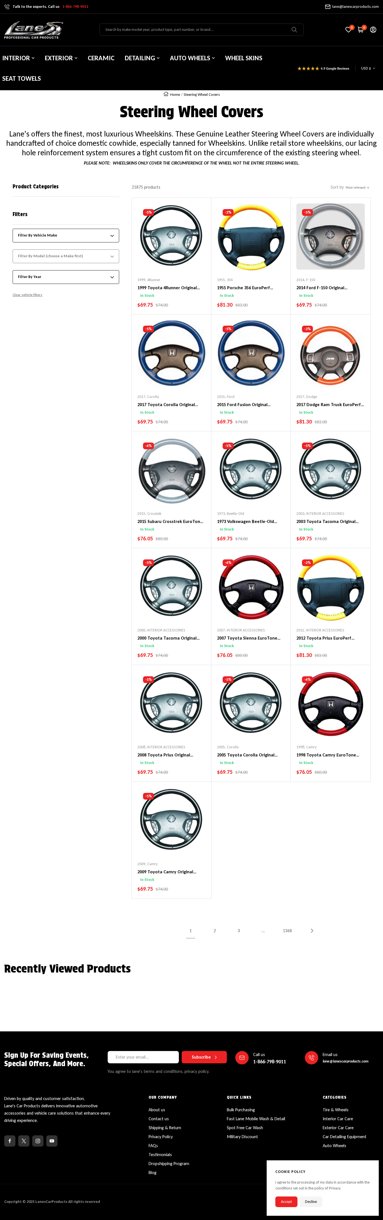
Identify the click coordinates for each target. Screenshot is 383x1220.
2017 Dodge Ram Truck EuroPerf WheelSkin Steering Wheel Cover (329, 405)
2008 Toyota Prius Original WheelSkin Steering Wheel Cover (170, 755)
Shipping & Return (165, 1127)
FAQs (153, 1145)
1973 (221, 513)
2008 (141, 747)
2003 (300, 513)
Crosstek (154, 513)
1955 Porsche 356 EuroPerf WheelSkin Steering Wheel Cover (250, 288)
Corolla (153, 396)
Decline (311, 1201)
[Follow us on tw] (23, 1141)
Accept (286, 1201)
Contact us (159, 1118)
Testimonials (160, 1154)
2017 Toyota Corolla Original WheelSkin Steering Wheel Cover (170, 405)
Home (175, 94)
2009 (141, 864)
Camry (311, 747)
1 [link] (191, 930)
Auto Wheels (334, 1145)
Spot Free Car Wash (245, 1127)
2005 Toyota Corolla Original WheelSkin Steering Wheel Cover (250, 755)
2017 (141, 396)
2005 (221, 747)
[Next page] (311, 931)
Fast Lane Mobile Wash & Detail (256, 1118)
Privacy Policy (161, 1136)
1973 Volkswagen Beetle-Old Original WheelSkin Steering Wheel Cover (245, 522)
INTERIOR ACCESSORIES (325, 513)
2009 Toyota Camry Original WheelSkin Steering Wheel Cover (170, 872)
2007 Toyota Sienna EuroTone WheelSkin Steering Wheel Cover (250, 638)
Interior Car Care (338, 1118)
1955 (221, 279)
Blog (152, 1172)
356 (230, 279)
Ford (230, 396)
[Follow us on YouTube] (51, 1141)
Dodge (311, 396)
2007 (221, 630)
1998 (300, 747)
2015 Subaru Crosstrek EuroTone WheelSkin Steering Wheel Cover (170, 522)
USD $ (366, 68)
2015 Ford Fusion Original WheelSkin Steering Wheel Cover (250, 405)
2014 (300, 279)
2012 (300, 630)
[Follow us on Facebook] (9, 1141)
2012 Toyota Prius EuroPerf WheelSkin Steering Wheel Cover (329, 638)
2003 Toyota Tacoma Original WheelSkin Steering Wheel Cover (329, 522)
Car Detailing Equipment (344, 1136)
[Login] (373, 29)
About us (157, 1109)
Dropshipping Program (169, 1163)
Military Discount (242, 1136)
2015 (221, 396)
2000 (141, 630)
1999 (141, 279)
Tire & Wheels (336, 1109)
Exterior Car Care (338, 1127)
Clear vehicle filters (27, 295)
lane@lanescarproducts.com (355, 6)
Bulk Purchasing (241, 1109)
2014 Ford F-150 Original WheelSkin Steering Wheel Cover (329, 288)
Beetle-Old (235, 513)
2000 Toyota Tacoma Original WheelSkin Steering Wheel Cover (170, 638)
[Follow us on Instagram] (37, 1141)
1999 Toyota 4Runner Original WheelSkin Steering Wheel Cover (170, 288)
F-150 (310, 279)
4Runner (153, 279)
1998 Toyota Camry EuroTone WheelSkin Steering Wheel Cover (329, 755)
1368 (287, 930)
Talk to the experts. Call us (50, 6)
